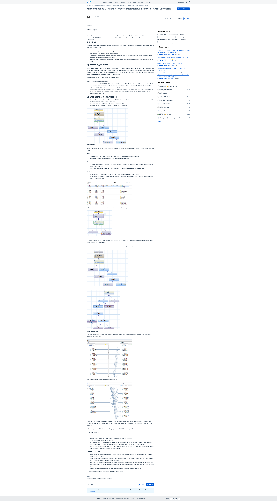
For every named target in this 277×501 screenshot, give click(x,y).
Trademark (126, 498)
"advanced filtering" (180, 37)
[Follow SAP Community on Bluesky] (173, 498)
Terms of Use (105, 498)
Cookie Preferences (140, 498)
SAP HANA (89, 25)
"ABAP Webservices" (173, 34)
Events (134, 2)
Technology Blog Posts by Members (119, 5)
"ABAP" (181, 34)
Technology (108, 5)
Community (95, 2)
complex (99, 478)
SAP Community (90, 5)
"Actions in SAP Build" (162, 37)
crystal (104, 478)
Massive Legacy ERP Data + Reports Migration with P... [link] (138, 5)
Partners (129, 2)
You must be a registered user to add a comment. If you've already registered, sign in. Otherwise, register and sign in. (119, 489)
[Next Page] (175, 43)
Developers (123, 2)
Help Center (141, 2)
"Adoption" (171, 37)
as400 (94, 478)
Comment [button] (150, 484)
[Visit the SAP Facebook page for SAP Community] (170, 498)
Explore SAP (181, 2)
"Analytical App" (175, 39)
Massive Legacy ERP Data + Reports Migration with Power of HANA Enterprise (129, 8)
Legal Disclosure (119, 498)
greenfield (110, 478)
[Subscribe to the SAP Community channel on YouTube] (176, 498)
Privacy (99, 498)
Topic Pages (148, 2)
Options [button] (177, 11)
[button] (185, 18)
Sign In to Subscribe (183, 8)
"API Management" (161, 41)
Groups (116, 2)
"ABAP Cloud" (163, 34)
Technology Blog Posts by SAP (166, 54)
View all (159, 121)
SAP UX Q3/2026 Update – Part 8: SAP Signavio (169, 63)
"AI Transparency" (161, 39)
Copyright (111, 498)
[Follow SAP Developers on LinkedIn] (178, 498)
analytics (89, 478)
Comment (92, 491)
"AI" (168, 39)
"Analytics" (183, 39)
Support (133, 498)
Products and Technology (107, 2)
